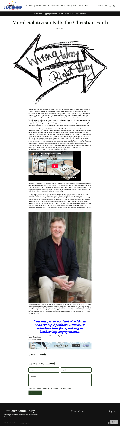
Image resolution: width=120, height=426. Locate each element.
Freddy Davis (32, 304)
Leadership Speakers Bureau (58, 324)
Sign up (112, 411)
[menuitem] (86, 6)
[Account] (110, 6)
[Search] (106, 6)
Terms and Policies (25, 423)
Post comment (35, 393)
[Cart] (114, 6)
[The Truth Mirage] (60, 345)
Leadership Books (12, 423)
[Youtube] (108, 423)
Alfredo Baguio (36, 337)
